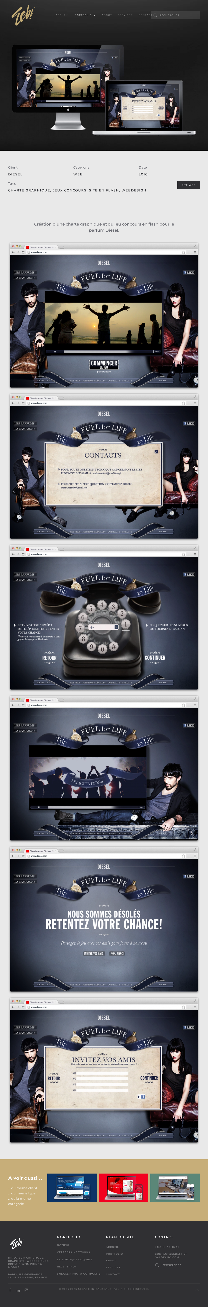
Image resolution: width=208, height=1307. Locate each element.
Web (78, 174)
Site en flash (104, 190)
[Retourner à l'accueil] (23, 15)
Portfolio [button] (83, 15)
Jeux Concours (70, 190)
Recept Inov (67, 1266)
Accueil (62, 15)
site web (189, 185)
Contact (145, 15)
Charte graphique (29, 190)
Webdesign (133, 190)
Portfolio (114, 1253)
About (107, 15)
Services (125, 15)
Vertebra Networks (73, 1252)
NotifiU (63, 1245)
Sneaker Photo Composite (79, 1273)
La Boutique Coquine (74, 1259)
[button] (197, 1290)
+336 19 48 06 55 (167, 1247)
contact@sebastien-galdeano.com (172, 1255)
